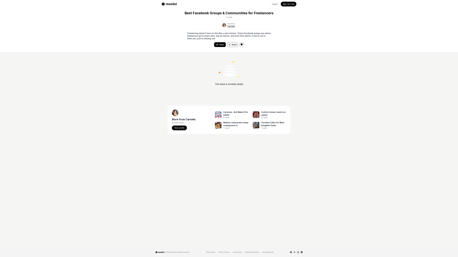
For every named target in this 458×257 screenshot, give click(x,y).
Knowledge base (268, 252)
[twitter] (294, 252)
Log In (275, 4)
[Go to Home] (169, 4)
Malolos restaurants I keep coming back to (235, 124)
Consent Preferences (252, 252)
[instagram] (298, 252)
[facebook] (291, 252)
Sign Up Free (288, 4)
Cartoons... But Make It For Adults (235, 113)
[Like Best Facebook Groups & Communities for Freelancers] (241, 44)
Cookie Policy (237, 252)
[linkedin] (301, 252)
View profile (179, 128)
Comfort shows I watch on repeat (273, 113)
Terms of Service (224, 252)
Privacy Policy (210, 252)
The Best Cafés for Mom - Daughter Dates (273, 124)
